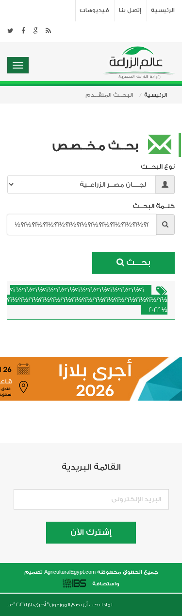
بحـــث (137, 262)
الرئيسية (163, 10)
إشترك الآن (91, 532)
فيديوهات (94, 10)
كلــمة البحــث (152, 206)
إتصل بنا (130, 10)
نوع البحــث (158, 166)
